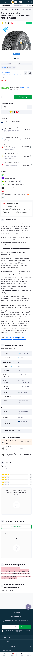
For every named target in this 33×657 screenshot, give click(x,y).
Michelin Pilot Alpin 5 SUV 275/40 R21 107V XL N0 (11, 454)
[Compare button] (30, 73)
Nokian (29, 63)
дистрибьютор (24, 87)
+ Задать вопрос (16, 526)
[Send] (30, 107)
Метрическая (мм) (7, 339)
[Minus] (3, 97)
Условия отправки (14, 203)
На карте (29, 129)
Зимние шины (15, 9)
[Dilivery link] (31, 147)
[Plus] (11, 97)
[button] (15, 58)
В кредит (21, 112)
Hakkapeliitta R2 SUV (19, 339)
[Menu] (2, 2)
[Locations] (28, 2)
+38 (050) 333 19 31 (16, 616)
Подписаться (24, 626)
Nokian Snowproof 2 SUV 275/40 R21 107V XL (11, 448)
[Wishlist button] (26, 73)
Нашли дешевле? (6, 72)
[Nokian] (5, 88)
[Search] (5, 2)
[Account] (31, 2)
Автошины (7, 9)
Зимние (21, 337)
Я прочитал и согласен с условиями (17, 631)
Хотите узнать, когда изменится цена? (11, 74)
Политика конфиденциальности (17, 630)
